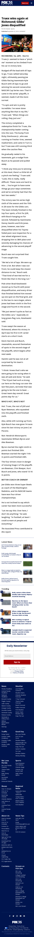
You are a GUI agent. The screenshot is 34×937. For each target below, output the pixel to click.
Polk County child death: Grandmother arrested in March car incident (11, 555)
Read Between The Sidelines (19, 764)
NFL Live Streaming (18, 872)
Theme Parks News (6, 770)
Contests (5, 866)
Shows (4, 786)
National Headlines (4, 696)
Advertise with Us (7, 845)
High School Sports (19, 774)
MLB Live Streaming (18, 880)
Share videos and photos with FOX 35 (20, 828)
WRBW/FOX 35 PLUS (6, 852)
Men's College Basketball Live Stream (20, 892)
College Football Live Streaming (20, 876)
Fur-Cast (18, 751)
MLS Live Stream (20, 906)
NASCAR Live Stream (19, 884)
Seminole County (7, 712)
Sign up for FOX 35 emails (6, 838)
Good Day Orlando (5, 796)
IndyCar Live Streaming (19, 888)
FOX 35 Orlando (6, 29)
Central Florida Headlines (6, 692)
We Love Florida (20, 734)
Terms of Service (18, 673)
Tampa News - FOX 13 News (20, 797)
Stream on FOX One (19, 867)
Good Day (19, 731)
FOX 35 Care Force (19, 737)
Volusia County (6, 715)
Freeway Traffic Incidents (6, 741)
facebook (9, 916)
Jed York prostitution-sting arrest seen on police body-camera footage (11, 546)
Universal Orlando (7, 781)
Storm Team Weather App (19, 713)
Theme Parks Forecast (19, 702)
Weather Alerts (20, 693)
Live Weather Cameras (19, 689)
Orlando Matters (7, 799)
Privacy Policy (19, 671)
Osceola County (6, 710)
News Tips (19, 816)
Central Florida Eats (6, 810)
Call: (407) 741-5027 (20, 819)
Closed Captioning (5, 856)
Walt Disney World (5, 774)
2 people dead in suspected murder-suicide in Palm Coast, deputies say (22, 632)
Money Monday (20, 756)
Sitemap (4, 727)
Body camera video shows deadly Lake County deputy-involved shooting (22, 594)
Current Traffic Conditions (6, 737)
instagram (17, 916)
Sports (13, 29)
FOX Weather (19, 710)
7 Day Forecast (20, 699)
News (4, 686)
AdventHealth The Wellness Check (20, 743)
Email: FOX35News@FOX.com (22, 823)
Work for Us (5, 831)
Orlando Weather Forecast (20, 696)
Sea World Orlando (5, 778)
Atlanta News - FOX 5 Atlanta (20, 801)
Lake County (5, 703)
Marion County (6, 706)
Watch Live (25, 3)
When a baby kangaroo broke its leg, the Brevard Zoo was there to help (21, 613)
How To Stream (6, 789)
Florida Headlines (7, 689)
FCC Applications (7, 861)
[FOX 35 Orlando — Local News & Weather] (7, 3)
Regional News (19, 787)
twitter (13, 916)
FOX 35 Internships (5, 834)
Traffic (4, 731)
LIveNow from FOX (6, 806)
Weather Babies (20, 740)
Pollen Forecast (20, 707)
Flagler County (6, 701)
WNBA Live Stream (18, 903)
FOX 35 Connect (20, 832)
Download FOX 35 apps (6, 842)
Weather (19, 686)
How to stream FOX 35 (6, 819)
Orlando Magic (19, 767)
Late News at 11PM (6, 802)
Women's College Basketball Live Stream (20, 898)
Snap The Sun (19, 716)
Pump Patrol (5, 734)
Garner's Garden (20, 749)
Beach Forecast (20, 705)
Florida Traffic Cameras (6, 745)
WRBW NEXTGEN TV (7, 848)
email (24, 916)
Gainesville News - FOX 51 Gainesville (20, 792)
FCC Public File (6, 859)
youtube (20, 916)
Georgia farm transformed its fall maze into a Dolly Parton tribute (12, 562)
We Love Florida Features (6, 766)
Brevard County (6, 699)
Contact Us (5, 826)
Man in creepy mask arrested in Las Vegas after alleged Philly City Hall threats (12, 571)
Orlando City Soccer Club (19, 770)
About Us (5, 816)
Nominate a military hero (5, 718)
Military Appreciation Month (5, 722)
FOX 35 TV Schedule (5, 792)
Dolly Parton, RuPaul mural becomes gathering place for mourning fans (10, 580)
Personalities (5, 828)
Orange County (6, 708)
